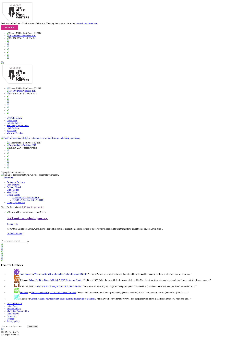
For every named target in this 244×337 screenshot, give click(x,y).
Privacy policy (13, 321)
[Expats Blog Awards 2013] (8, 49)
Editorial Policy (14, 123)
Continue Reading (15, 233)
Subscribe (8, 177)
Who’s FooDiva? (14, 118)
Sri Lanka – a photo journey (27, 218)
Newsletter (11, 130)
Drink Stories (13, 190)
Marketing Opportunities (18, 125)
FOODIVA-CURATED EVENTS (27, 200)
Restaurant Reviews (16, 182)
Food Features (13, 185)
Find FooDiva (13, 128)
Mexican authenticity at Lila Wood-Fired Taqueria (53, 292)
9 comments (12, 224)
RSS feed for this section (33, 207)
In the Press (12, 120)
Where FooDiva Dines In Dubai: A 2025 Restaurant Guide (55, 280)
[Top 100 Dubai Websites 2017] (21, 35)
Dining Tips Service (16, 202)
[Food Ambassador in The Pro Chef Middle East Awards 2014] (8, 46)
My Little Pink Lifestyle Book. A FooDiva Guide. (59, 286)
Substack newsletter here (86, 23)
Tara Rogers (25, 274)
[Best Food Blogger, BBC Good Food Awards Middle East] (8, 41)
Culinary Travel (14, 187)
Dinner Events (13, 195)
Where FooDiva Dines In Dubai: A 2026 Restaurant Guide (60, 274)
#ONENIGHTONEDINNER (25, 197)
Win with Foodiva (15, 133)
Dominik (24, 292)
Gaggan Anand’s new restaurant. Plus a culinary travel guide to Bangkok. (63, 299)
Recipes (10, 319)
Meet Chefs (12, 192)
